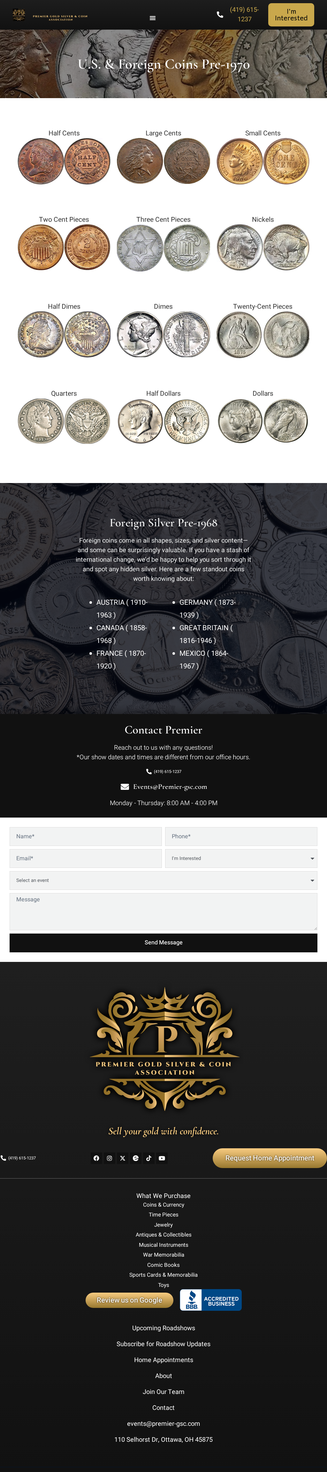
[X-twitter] (122, 1158)
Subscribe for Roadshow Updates (163, 1344)
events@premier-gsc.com (163, 1423)
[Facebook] (96, 1158)
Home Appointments (163, 1360)
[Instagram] (109, 1158)
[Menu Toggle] (152, 18)
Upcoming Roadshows (163, 1328)
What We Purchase (163, 1196)
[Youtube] (162, 1158)
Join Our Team (164, 1391)
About (163, 1376)
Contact (163, 1407)
